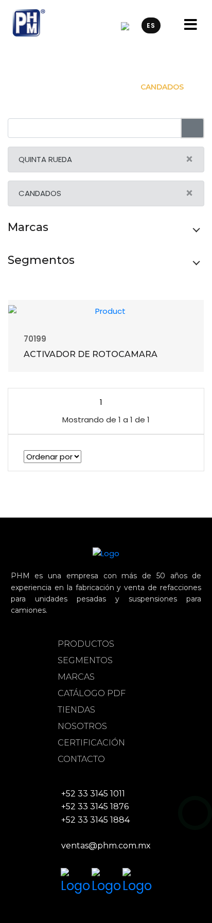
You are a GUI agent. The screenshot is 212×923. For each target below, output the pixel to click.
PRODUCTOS (86, 644)
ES (151, 25)
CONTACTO (81, 759)
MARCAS (76, 677)
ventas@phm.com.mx (106, 845)
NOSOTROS (82, 726)
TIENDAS (76, 710)
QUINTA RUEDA (96, 87)
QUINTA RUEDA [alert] (106, 159)
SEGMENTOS (85, 660)
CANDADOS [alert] (106, 193)
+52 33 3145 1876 (95, 806)
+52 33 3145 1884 (95, 820)
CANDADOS (162, 87)
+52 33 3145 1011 (93, 793)
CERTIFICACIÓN (91, 743)
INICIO (39, 87)
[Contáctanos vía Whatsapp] (195, 813)
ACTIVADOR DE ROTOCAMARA (90, 354)
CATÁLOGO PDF (92, 693)
